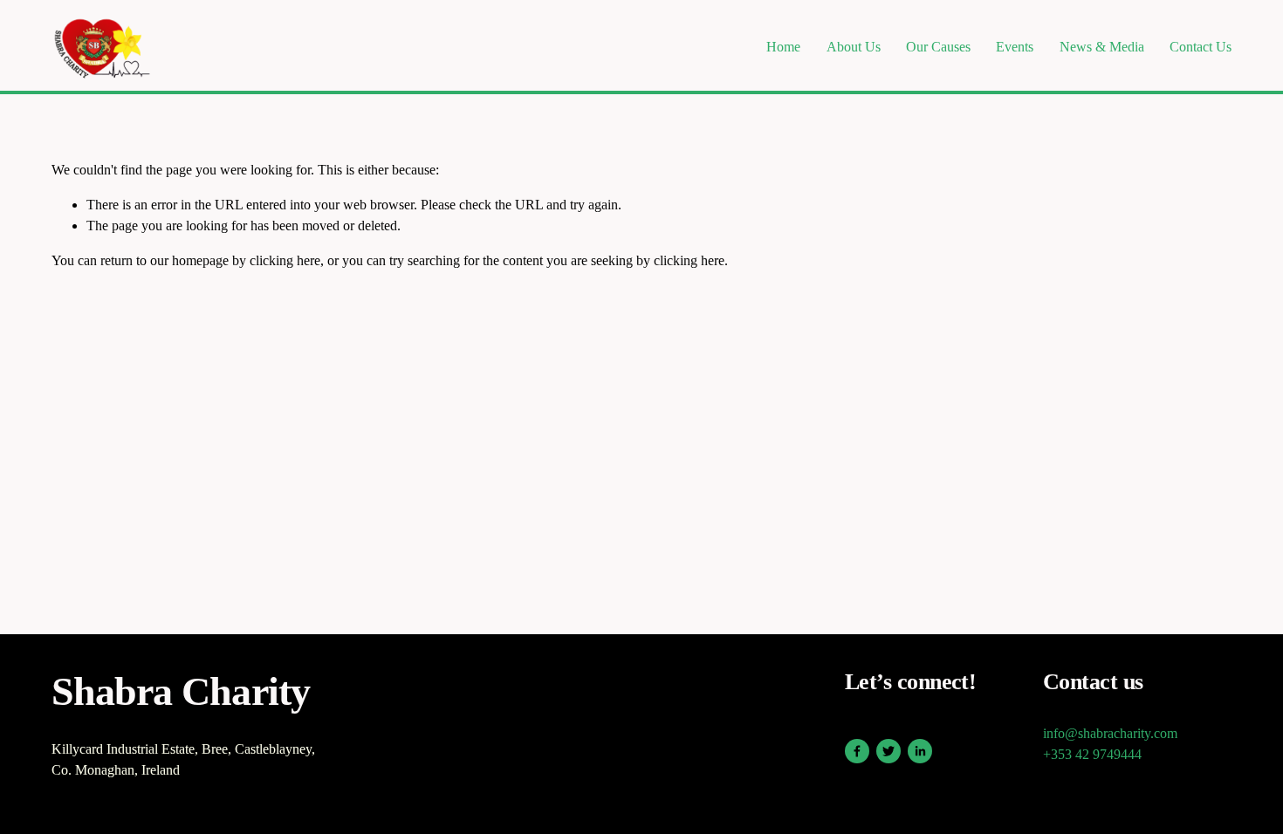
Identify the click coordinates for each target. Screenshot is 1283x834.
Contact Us (1201, 46)
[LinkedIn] (920, 751)
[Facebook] (857, 751)
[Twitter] (888, 751)
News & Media (1102, 46)
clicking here (285, 260)
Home (783, 46)
